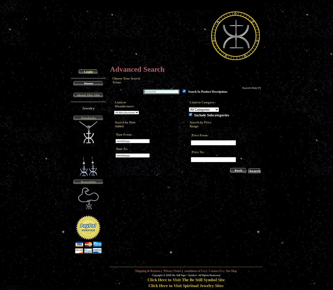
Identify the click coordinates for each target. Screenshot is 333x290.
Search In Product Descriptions (207, 91)
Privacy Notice (172, 271)
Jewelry (88, 108)
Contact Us (216, 271)
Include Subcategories (211, 115)
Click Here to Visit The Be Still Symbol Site (186, 280)
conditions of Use (195, 271)
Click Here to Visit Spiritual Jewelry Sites (186, 285)
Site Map (231, 271)
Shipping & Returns (148, 271)
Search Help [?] (251, 88)
